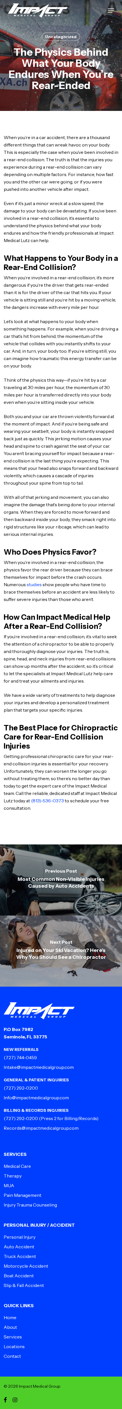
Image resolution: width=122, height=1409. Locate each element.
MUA (9, 1185)
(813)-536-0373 (47, 800)
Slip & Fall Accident (24, 1285)
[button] (111, 10)
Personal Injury (19, 1237)
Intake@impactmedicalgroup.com (39, 1067)
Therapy (13, 1176)
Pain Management (22, 1195)
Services (13, 1337)
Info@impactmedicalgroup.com (36, 1097)
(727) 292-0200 (21, 1088)
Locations (14, 1346)
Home (10, 1317)
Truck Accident (20, 1256)
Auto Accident (19, 1246)
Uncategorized (61, 36)
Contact (12, 1356)
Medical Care (17, 1166)
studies (34, 584)
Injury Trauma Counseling (30, 1205)
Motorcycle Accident (26, 1266)
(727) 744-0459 (20, 1057)
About (10, 1327)
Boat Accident (19, 1275)
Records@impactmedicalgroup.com (41, 1128)
